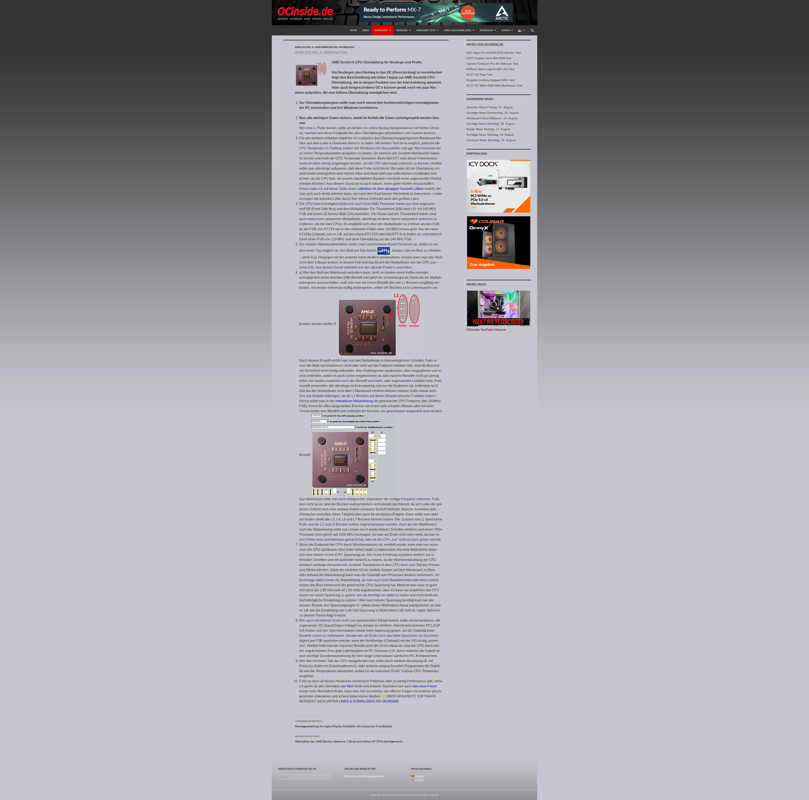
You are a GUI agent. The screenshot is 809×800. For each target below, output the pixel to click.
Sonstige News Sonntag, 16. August (490, 134)
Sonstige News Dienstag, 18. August (490, 123)
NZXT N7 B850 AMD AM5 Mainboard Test (494, 85)
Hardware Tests (425, 30)
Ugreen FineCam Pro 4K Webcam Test (492, 63)
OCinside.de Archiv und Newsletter (364, 776)
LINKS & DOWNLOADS (357, 701)
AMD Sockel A (304, 47)
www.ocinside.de (407, 794)
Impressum (486, 30)
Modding (402, 30)
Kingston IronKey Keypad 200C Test (490, 80)
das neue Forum (425, 686)
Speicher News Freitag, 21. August (489, 107)
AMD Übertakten (326, 47)
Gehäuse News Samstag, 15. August (490, 140)
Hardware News (479, 99)
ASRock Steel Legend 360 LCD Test (490, 69)
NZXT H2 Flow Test (479, 74)
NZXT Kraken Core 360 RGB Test (488, 58)
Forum (505, 30)
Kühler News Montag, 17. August (488, 129)
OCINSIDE (390, 701)
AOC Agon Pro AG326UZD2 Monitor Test (493, 52)
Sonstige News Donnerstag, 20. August (492, 112)
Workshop (381, 30)
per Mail (347, 686)
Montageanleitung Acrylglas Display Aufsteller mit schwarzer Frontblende (343, 724)
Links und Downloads (457, 30)
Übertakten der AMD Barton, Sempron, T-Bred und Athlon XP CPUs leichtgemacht (349, 739)
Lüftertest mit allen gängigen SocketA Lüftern (390, 188)
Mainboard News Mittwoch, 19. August (491, 118)
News (365, 30)
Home (353, 30)
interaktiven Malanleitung (354, 401)
